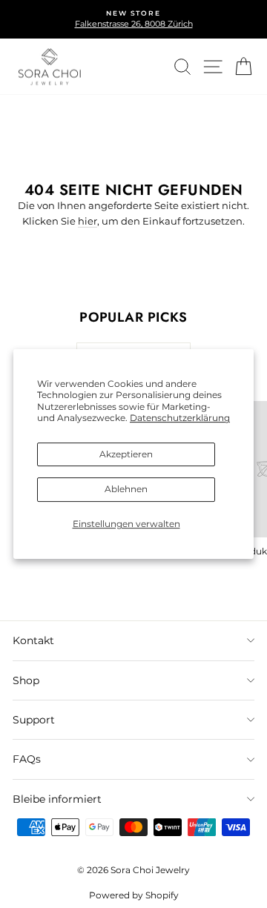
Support (34, 719)
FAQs (27, 759)
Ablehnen (126, 489)
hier (87, 221)
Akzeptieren (126, 454)
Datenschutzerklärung (180, 418)
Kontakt (33, 640)
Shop (26, 680)
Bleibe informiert (57, 799)
